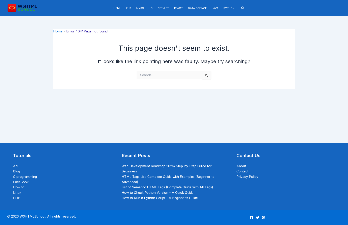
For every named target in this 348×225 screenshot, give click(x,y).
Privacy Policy (247, 177)
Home (57, 31)
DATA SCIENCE (197, 8)
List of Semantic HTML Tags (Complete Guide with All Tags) (167, 187)
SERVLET (163, 8)
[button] (243, 8)
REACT (178, 8)
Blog (16, 171)
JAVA (215, 8)
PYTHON (229, 8)
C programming (25, 177)
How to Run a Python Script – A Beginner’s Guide (160, 198)
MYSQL (140, 8)
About (241, 166)
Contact (242, 171)
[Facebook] (251, 217)
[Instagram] (263, 217)
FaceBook (21, 182)
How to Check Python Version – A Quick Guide (158, 193)
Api (15, 166)
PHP (128, 8)
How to (18, 187)
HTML (117, 8)
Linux (17, 193)
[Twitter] (257, 217)
